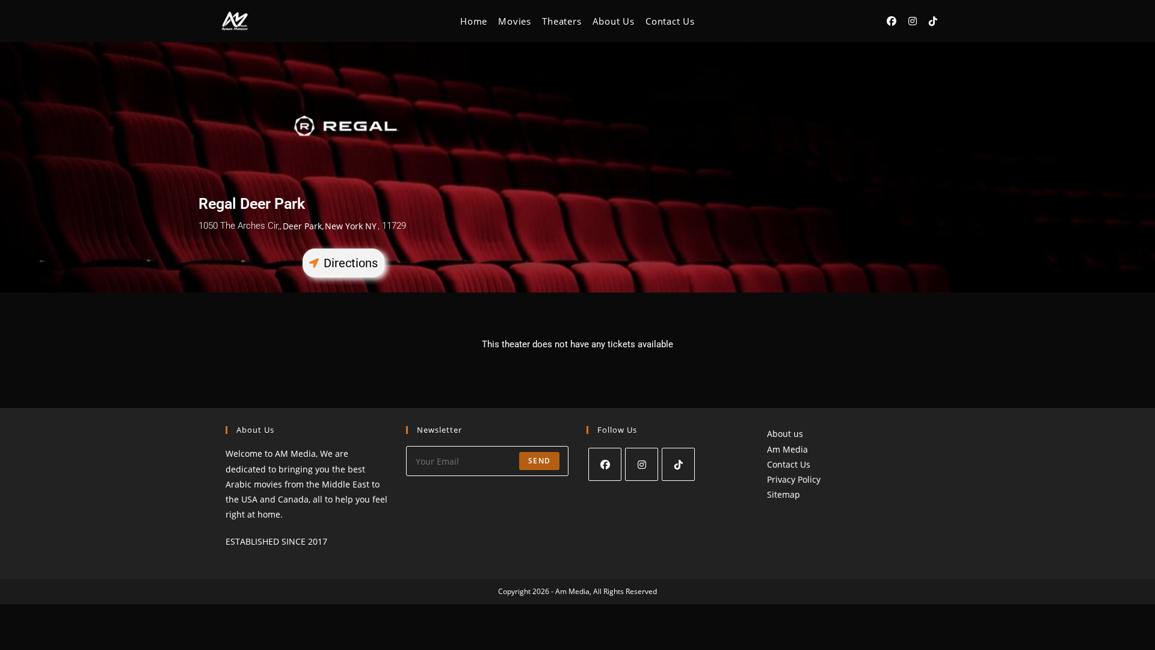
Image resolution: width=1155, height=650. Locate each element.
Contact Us (788, 464)
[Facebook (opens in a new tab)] (891, 21)
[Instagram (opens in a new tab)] (912, 21)
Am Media (787, 449)
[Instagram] (641, 464)
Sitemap (783, 494)
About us (785, 433)
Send (539, 461)
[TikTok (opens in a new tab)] (933, 21)
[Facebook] (604, 464)
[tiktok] (678, 464)
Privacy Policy (794, 479)
